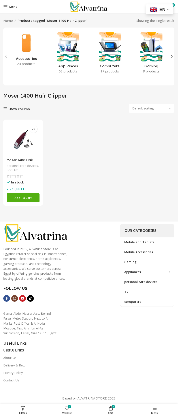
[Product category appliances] (68, 54)
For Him (12, 170)
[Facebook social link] (6, 298)
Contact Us (11, 380)
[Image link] (36, 232)
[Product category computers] (109, 54)
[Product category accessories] (26, 50)
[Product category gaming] (151, 54)
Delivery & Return (15, 365)
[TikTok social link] (30, 298)
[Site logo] (88, 6)
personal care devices (22, 166)
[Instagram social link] (14, 298)
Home (8, 20)
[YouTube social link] (22, 298)
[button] (6, 56)
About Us (10, 358)
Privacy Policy (13, 373)
